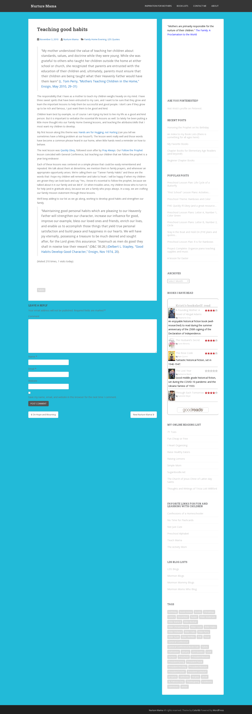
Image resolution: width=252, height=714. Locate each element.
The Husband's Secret (188, 340)
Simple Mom (174, 465)
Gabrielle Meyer (184, 396)
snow (204, 676)
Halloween (174, 651)
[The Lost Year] (171, 373)
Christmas (209, 612)
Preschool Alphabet (178, 533)
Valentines (173, 686)
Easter (194, 616)
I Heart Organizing (177, 445)
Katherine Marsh (184, 374)
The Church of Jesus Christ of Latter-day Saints (189, 480)
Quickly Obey (68, 150)
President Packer (177, 671)
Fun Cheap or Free (177, 438)
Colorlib (196, 710)
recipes (195, 676)
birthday (173, 612)
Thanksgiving (193, 681)
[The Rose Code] (171, 355)
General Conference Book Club (184, 646)
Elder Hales (210, 626)
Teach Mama (174, 540)
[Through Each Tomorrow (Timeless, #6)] (171, 395)
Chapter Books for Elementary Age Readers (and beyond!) (191, 152)
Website (32, 380)
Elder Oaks (190, 631)
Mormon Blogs (175, 575)
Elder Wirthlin (188, 636)
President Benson (200, 656)
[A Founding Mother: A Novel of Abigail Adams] (171, 312)
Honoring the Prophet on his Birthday (188, 127)
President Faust (194, 661)
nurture (172, 656)
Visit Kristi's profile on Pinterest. (184, 108)
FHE (199, 636)
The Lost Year (183, 370)
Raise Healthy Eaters (178, 452)
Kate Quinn (183, 356)
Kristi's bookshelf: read (193, 305)
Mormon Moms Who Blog (182, 589)
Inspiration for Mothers (158, 5)
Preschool (184, 656)
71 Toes (171, 432)
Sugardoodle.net (176, 472)
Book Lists (182, 5)
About (215, 5)
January (185, 651)
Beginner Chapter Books (181, 160)
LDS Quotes (114, 39)
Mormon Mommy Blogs (180, 582)
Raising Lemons (176, 458)
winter (185, 686)
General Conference (178, 641)
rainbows (184, 676)
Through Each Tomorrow (190, 392)
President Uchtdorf (197, 671)
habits (41, 290)
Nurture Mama (43, 6)
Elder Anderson (207, 616)
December (183, 616)
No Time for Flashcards (180, 520)
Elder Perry (203, 631)
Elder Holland (175, 631)
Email (32, 368)
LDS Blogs (173, 569)
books (198, 612)
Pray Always (109, 150)
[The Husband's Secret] (171, 343)
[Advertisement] (65, 272)
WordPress (218, 710)
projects (173, 676)
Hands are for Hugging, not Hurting (98, 132)
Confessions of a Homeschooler (185, 513)
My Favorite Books (177, 144)
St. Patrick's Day (176, 681)
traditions (207, 681)
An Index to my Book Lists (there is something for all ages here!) (186, 136)
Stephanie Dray (184, 317)
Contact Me (199, 5)
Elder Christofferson (178, 626)
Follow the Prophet (132, 150)
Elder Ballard (175, 621)
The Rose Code (184, 353)
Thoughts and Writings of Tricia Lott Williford (192, 488)
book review (186, 612)
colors (172, 616)
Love (209, 651)
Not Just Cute (174, 526)
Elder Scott (174, 636)
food (207, 636)
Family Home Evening (95, 39)
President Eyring (176, 661)
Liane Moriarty (184, 343)
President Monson (198, 666)
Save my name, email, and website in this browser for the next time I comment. (72, 397)
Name (32, 356)
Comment (33, 316)
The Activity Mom (177, 547)
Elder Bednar (190, 621)
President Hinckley (177, 666)
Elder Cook (196, 626)
